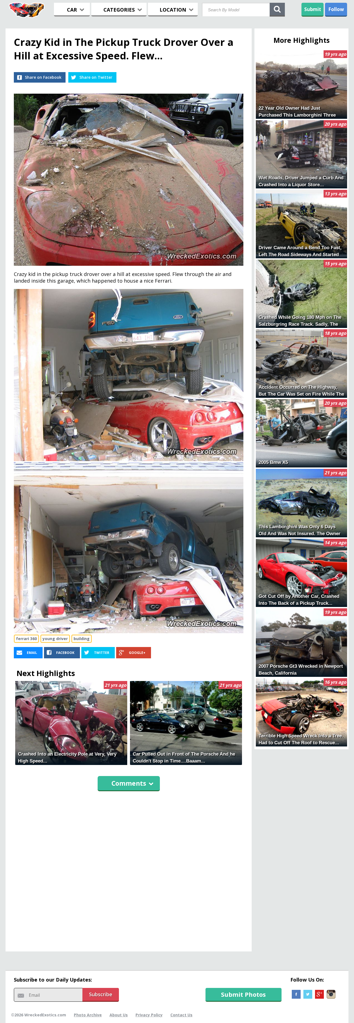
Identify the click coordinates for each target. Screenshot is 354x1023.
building (82, 638)
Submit (312, 9)
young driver (55, 638)
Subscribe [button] (100, 994)
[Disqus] (128, 869)
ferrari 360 (26, 638)
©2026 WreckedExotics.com (38, 1014)
